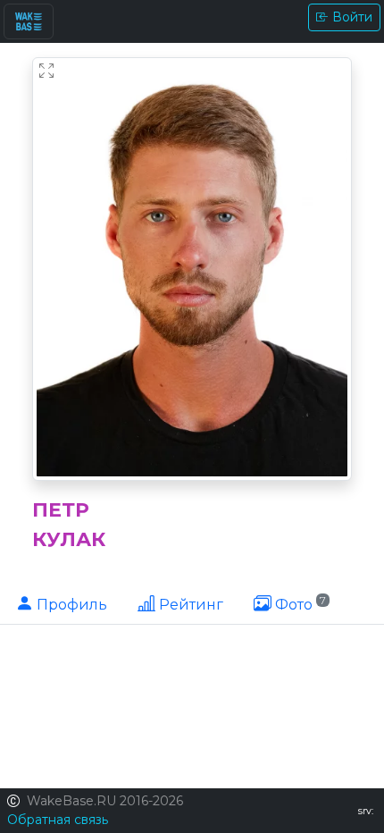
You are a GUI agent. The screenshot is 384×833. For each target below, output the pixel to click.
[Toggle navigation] (29, 21)
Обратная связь (57, 820)
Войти (352, 17)
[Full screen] (46, 71)
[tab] (61, 603)
